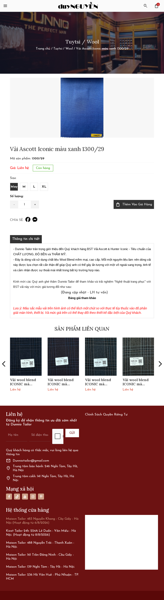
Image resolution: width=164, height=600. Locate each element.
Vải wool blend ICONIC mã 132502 (136, 382)
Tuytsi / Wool (63, 48)
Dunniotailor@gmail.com (27, 460)
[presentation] (3, 364)
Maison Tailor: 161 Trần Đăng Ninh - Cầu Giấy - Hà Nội (40, 556)
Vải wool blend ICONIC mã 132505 (23, 382)
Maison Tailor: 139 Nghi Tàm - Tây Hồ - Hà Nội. (40, 566)
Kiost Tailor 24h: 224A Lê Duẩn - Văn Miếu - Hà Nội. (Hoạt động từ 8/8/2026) (41, 532)
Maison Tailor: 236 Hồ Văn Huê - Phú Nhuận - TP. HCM (42, 576)
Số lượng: (17, 196)
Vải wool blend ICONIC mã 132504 (61, 382)
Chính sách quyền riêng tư (106, 414)
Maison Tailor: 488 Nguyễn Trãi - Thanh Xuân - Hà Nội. (40, 544)
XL (44, 186)
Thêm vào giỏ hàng (134, 204)
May (14, 186)
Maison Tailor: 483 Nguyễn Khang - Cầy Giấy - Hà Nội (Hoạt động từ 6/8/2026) (42, 521)
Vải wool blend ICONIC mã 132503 (98, 382)
